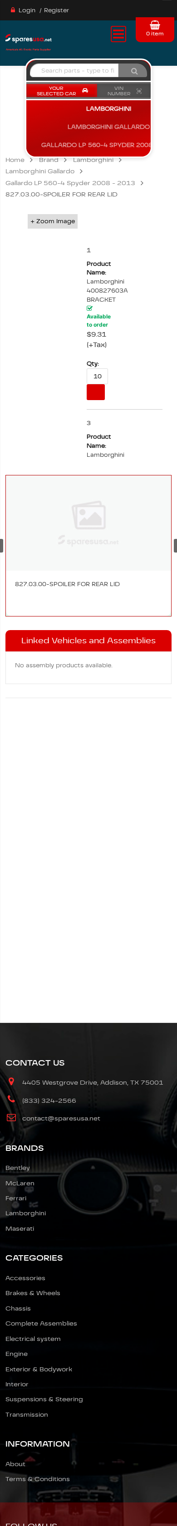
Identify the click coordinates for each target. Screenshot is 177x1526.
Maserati (19, 1228)
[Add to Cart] (96, 392)
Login (27, 10)
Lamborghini (93, 159)
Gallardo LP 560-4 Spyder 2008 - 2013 (70, 182)
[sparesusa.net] (28, 41)
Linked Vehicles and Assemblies (88, 640)
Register (56, 10)
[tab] (88, 641)
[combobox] (74, 70)
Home (15, 159)
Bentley (17, 1167)
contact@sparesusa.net (61, 1118)
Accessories (25, 1277)
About (15, 1463)
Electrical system (33, 1338)
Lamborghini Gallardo (39, 171)
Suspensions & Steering (44, 1399)
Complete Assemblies (41, 1323)
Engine (16, 1353)
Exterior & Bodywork (38, 1369)
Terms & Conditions (37, 1478)
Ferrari (15, 1198)
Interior (17, 1384)
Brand (49, 159)
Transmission (26, 1414)
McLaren (19, 1183)
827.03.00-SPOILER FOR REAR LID (67, 584)
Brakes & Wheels (32, 1292)
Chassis (18, 1308)
